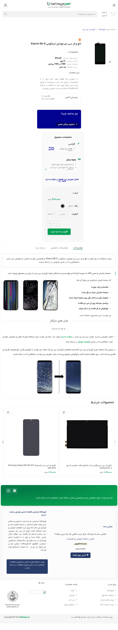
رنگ (76, 206)
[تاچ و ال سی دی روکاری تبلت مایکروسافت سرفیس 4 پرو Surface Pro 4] (87, 435)
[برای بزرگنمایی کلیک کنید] (109, 62)
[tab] (78, 248)
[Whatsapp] (8, 490)
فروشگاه (102, 29)
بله (42, 99)
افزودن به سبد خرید (59, 231)
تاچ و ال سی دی (89, 29)
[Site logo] (59, 5)
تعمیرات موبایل (84, 342)
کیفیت (75, 214)
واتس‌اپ (46, 96)
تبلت (73, 590)
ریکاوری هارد (69, 604)
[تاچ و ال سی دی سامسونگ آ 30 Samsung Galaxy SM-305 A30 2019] (31, 435)
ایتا (46, 99)
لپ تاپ (71, 600)
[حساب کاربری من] (5, 5)
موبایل (72, 595)
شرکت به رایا (66, 336)
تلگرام (52, 99)
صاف (49, 214)
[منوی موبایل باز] (114, 5)
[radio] (63, 206)
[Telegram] (14, 490)
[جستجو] (5, 14)
